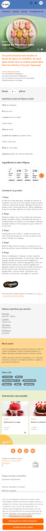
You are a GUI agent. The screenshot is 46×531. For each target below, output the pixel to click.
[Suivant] (41, 175)
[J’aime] (25, 432)
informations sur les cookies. (21, 516)
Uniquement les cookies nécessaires (23, 521)
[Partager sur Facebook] (13, 451)
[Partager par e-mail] (33, 451)
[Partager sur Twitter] (19, 451)
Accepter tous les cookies (23, 527)
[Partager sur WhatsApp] (26, 451)
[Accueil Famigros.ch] (5, 4)
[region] (23, 511)
